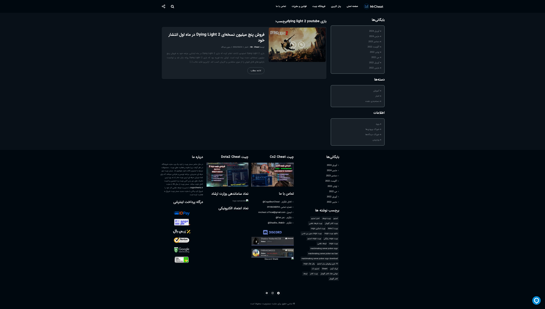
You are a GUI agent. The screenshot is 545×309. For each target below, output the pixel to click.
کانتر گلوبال (333, 278)
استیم (336, 218)
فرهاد (305, 273)
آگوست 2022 (373, 47)
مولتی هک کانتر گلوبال (329, 273)
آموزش (376, 90)
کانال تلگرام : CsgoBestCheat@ (277, 202)
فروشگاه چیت (318, 6)
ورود (377, 124)
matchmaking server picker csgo (324, 248)
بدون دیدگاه (225, 47)
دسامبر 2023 (373, 41)
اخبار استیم (315, 218)
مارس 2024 (374, 36)
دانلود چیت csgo (331, 233)
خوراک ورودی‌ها (372, 129)
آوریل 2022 (374, 62)
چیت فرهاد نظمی (315, 223)
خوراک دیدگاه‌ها (372, 134)
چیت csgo (333, 243)
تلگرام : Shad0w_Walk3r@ (280, 223)
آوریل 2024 (374, 31)
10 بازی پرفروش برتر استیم (327, 263)
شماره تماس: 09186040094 (279, 207)
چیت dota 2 (333, 228)
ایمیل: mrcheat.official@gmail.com (275, 212)
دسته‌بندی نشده (372, 101)
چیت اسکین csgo (318, 228)
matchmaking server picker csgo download (320, 258)
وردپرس (376, 140)
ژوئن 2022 (374, 52)
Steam (324, 268)
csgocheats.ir (196, 187)
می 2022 (375, 57)
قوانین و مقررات (299, 6)
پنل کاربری (336, 6)
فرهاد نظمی (321, 243)
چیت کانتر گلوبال (331, 223)
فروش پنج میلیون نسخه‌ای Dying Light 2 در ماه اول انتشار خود (216, 37)
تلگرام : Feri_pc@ (284, 217)
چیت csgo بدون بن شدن (312, 233)
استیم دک (315, 268)
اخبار (377, 96)
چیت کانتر (314, 273)
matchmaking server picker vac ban (323, 253)
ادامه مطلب (256, 70)
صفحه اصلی (352, 6)
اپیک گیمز (334, 268)
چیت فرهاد (326, 218)
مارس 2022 (374, 68)
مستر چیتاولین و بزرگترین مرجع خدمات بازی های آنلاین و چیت (373, 6)
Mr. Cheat (254, 47)
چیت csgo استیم (314, 238)
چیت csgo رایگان (331, 238)
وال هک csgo (309, 263)
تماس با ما (281, 6)
